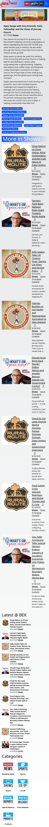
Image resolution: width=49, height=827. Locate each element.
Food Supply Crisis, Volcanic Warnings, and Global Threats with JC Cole (38, 495)
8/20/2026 (14, 664)
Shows (16, 35)
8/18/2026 (14, 751)
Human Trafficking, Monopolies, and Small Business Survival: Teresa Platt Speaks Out (20, 732)
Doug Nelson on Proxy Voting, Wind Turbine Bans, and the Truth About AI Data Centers (39, 156)
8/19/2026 (14, 705)
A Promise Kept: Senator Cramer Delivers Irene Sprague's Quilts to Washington (19, 745)
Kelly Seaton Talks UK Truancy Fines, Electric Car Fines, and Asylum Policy (39, 261)
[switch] (46, 3)
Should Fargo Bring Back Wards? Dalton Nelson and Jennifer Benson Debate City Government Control (39, 372)
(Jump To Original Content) (38, 177)
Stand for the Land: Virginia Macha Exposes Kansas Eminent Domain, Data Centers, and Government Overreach (39, 434)
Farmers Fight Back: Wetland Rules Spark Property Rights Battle (38, 208)
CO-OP (20, 751)
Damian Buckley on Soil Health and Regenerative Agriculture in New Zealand (20, 658)
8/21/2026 (14, 629)
